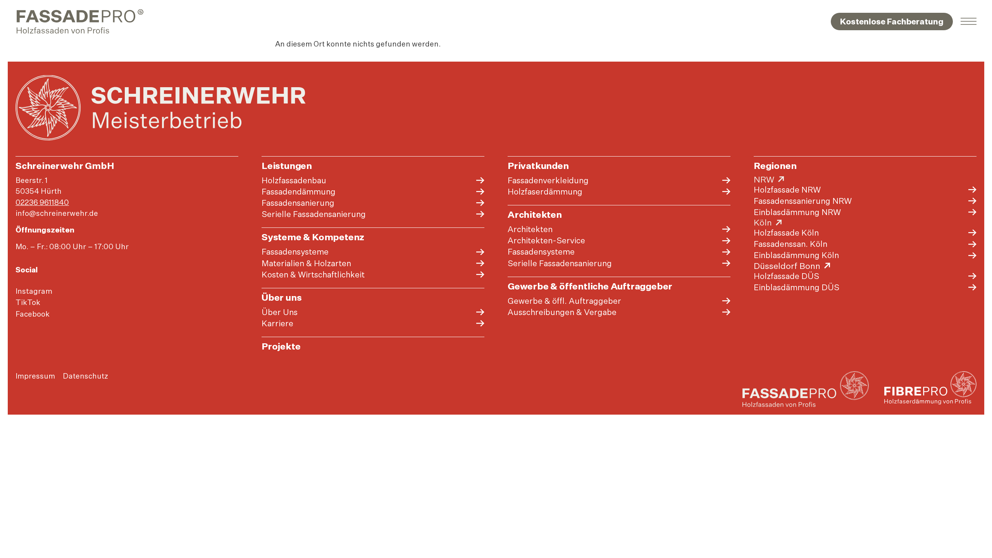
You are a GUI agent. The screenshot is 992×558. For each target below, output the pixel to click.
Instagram (34, 291)
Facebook (33, 314)
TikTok (28, 302)
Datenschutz (85, 376)
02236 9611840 (42, 202)
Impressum (35, 376)
